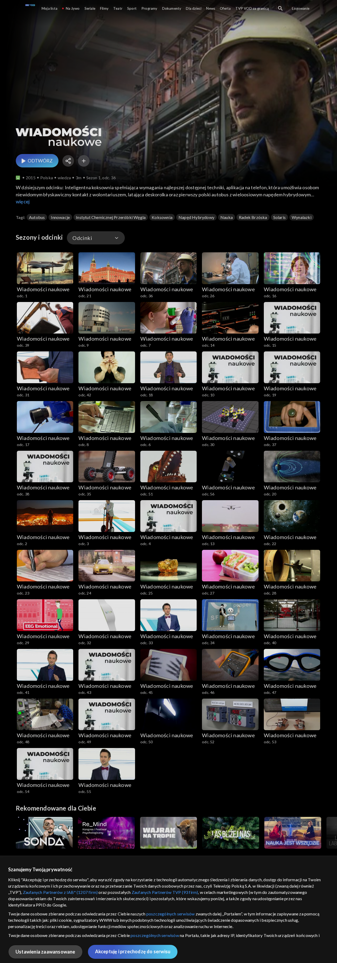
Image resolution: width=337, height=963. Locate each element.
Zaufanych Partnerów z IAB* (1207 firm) (60, 892)
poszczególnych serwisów (170, 913)
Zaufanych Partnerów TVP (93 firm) (165, 892)
